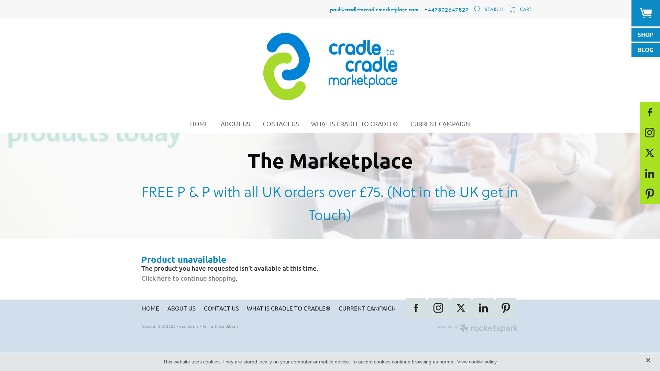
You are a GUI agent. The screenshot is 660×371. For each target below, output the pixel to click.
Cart (524, 9)
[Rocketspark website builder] (477, 329)
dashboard (189, 326)
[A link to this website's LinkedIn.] (650, 173)
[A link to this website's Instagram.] (650, 132)
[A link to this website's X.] (650, 153)
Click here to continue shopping (188, 278)
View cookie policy (477, 361)
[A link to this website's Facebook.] (650, 112)
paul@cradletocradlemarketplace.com (374, 9)
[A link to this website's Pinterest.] (650, 193)
